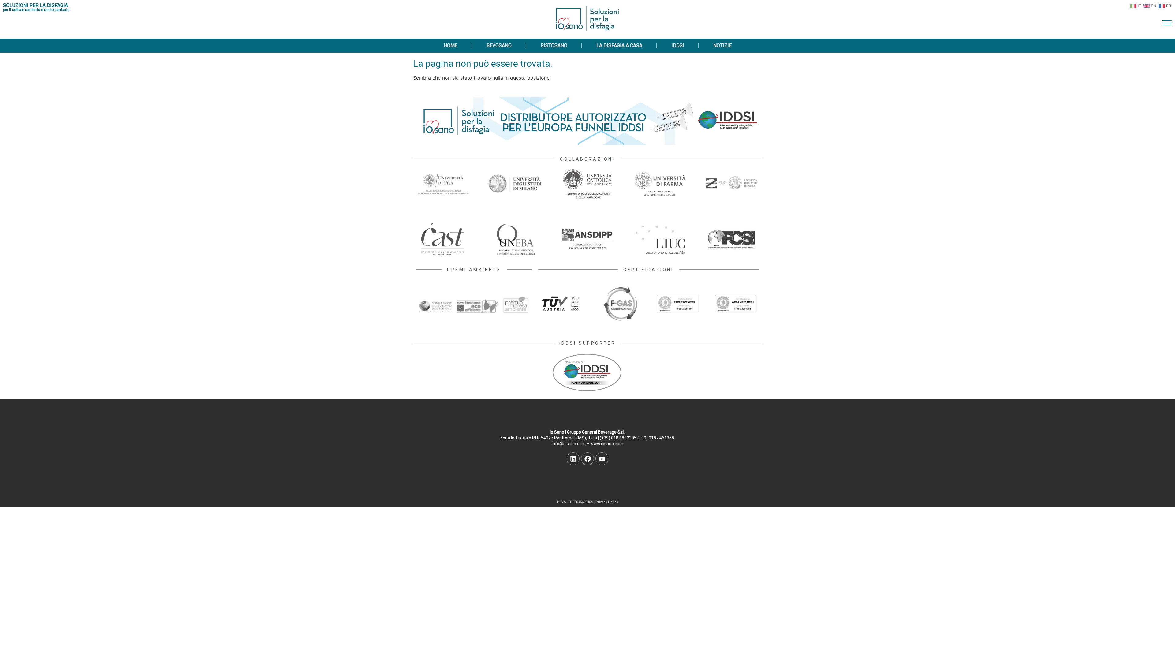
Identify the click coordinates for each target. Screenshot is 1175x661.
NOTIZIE (722, 45)
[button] (1167, 23)
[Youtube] (601, 458)
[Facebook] (587, 458)
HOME (450, 45)
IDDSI (677, 45)
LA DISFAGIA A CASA (619, 45)
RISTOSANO (554, 45)
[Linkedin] (573, 458)
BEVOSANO (499, 45)
